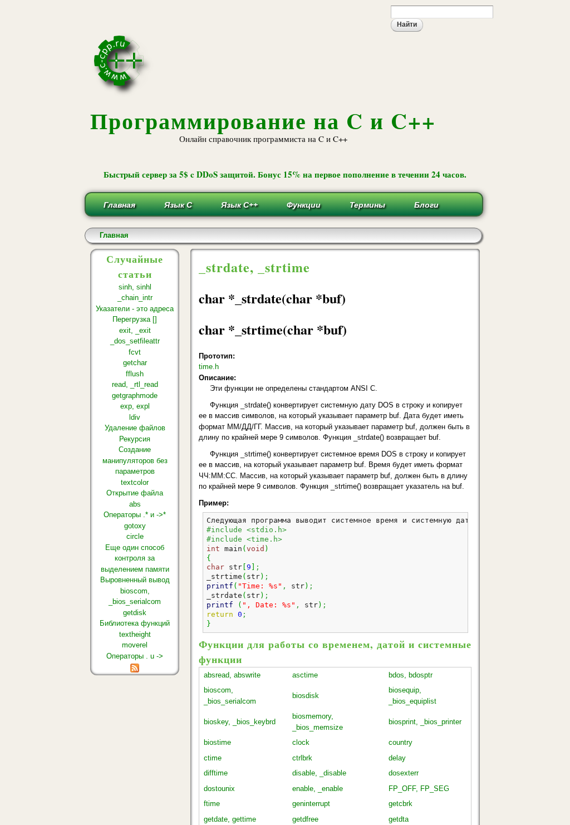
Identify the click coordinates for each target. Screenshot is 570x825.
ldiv (134, 417)
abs (135, 504)
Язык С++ (239, 204)
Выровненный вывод (135, 580)
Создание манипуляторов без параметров (135, 460)
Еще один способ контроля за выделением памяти (135, 558)
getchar (135, 363)
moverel (135, 645)
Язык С (178, 204)
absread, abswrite (232, 675)
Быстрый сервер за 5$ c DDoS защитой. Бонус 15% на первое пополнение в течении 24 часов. (285, 174)
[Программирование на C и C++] (123, 93)
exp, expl (135, 406)
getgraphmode (135, 395)
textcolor (135, 482)
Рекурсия (134, 439)
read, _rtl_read (135, 384)
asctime (305, 675)
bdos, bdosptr (411, 675)
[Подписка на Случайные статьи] (134, 666)
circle (135, 536)
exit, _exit (135, 330)
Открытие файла (134, 493)
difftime (216, 773)
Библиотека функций (135, 623)
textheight (135, 634)
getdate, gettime (230, 819)
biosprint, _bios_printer (425, 722)
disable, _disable (319, 773)
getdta (399, 819)
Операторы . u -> (134, 656)
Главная (119, 204)
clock (300, 742)
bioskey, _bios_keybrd (240, 722)
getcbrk (400, 803)
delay (397, 758)
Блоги (426, 204)
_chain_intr (135, 297)
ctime (213, 758)
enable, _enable (317, 788)
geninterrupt (311, 803)
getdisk (134, 612)
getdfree (305, 819)
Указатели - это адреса (135, 309)
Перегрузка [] (134, 319)
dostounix (219, 788)
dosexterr (404, 773)
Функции (304, 204)
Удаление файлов (135, 428)
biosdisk (305, 695)
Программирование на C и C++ (263, 120)
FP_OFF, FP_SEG (419, 788)
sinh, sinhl (135, 287)
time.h (209, 366)
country (400, 742)
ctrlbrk (302, 758)
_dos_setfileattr (135, 341)
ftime (212, 803)
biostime (217, 742)
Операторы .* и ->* (135, 514)
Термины (367, 204)
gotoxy (135, 526)
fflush (135, 374)
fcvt (135, 352)
